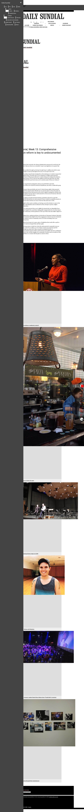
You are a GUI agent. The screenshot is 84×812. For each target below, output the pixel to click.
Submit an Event (66, 25)
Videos (52, 25)
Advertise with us (10, 24)
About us (18, 24)
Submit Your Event (11, 17)
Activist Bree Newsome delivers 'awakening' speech (26, 325)
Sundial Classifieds (9, 22)
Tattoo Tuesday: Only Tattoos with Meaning (23, 629)
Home (6, 6)
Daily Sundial (6, 3)
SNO (26, 807)
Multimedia (51, 21)
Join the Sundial (17, 22)
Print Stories (19, 17)
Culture (14, 6)
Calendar (65, 23)
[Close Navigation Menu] (20, 2)
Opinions (36, 23)
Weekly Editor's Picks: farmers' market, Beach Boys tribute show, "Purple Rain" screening (34, 697)
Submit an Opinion (38, 25)
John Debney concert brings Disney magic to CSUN (25, 553)
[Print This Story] (81, 419)
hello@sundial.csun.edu (53, 796)
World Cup (11, 10)
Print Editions (43, 27)
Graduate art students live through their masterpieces (26, 780)
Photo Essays (52, 23)
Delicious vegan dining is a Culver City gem (23, 480)
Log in (29, 807)
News (10, 6)
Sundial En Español (34, 27)
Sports (10, 8)
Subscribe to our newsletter (13, 19)
